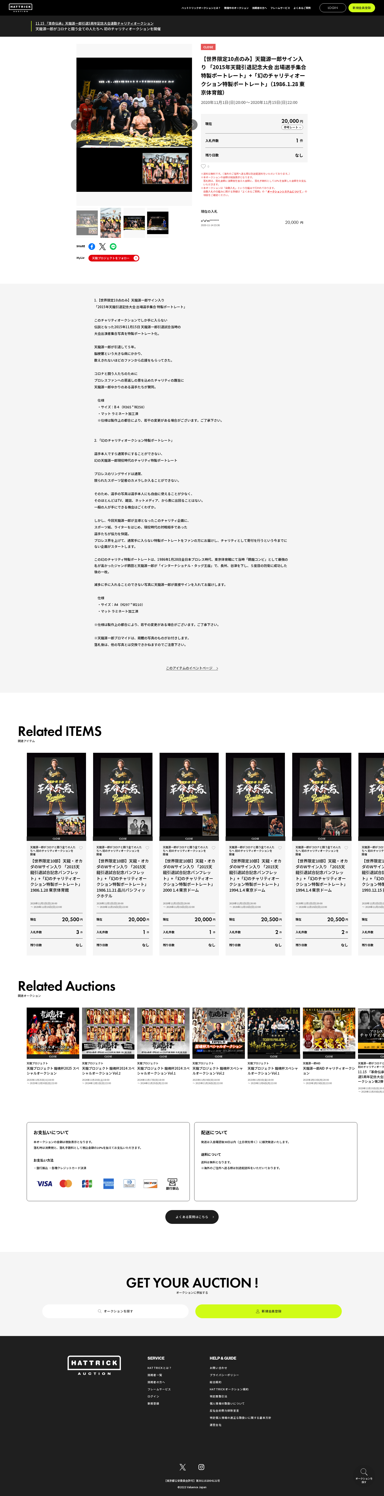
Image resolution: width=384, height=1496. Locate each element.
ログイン (153, 1396)
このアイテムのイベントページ (189, 668)
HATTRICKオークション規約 (229, 1389)
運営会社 (216, 1425)
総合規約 (216, 1382)
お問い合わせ (218, 1368)
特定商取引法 (218, 1396)
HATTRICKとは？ (160, 1368)
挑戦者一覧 (155, 1375)
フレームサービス (159, 1389)
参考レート (291, 127)
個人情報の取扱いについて (227, 1403)
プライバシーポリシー (224, 1375)
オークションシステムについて (284, 191)
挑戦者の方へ (156, 1382)
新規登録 (153, 1403)
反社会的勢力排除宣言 (224, 1410)
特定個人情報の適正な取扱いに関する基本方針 (240, 1417)
